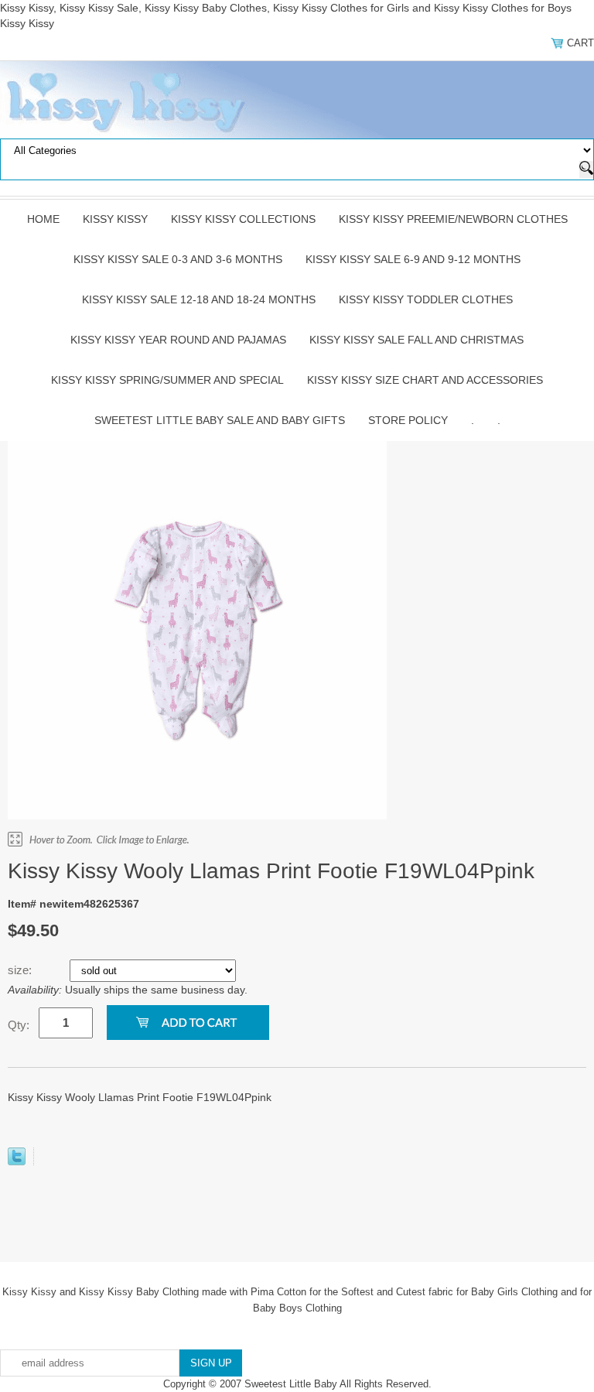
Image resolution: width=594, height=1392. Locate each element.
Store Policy (408, 420)
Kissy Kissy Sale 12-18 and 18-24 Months (199, 299)
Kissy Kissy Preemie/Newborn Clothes (453, 219)
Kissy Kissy (115, 219)
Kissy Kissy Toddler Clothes (426, 299)
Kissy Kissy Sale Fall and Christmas (416, 339)
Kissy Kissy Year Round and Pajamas (178, 339)
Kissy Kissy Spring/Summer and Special (167, 380)
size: (21, 969)
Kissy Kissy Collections (243, 219)
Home (43, 219)
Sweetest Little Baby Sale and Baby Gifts (219, 420)
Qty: (18, 1024)
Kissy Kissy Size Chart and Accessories (425, 380)
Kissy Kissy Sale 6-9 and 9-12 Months (413, 259)
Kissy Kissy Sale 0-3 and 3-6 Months (177, 259)
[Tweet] (17, 1161)
